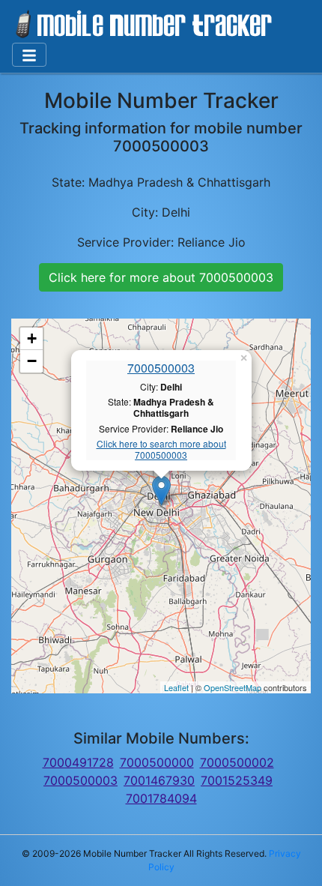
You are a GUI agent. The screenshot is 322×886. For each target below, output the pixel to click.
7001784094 (161, 798)
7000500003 (161, 367)
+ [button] (32, 338)
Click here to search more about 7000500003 (161, 449)
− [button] (32, 361)
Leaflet (176, 687)
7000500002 (237, 762)
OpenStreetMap (232, 687)
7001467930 (159, 780)
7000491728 (78, 762)
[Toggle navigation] (29, 55)
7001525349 (237, 780)
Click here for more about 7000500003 (161, 277)
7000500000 (157, 762)
